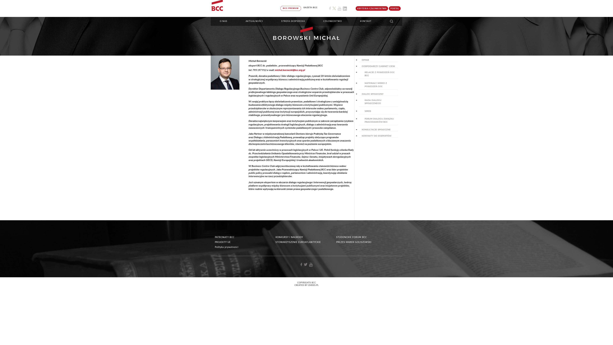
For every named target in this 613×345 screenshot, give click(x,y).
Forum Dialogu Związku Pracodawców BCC (379, 120)
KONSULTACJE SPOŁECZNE (376, 129)
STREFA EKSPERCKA (293, 21)
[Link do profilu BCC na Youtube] (339, 8)
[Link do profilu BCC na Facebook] (330, 8)
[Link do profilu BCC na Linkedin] (345, 9)
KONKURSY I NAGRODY (289, 237)
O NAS (223, 21)
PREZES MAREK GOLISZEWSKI (353, 242)
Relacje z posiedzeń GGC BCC (380, 74)
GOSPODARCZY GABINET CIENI (378, 66)
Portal (394, 8)
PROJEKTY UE (223, 242)
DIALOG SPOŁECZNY (372, 94)
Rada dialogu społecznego (373, 102)
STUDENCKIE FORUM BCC (351, 237)
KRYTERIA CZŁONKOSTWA (371, 8)
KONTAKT (366, 21)
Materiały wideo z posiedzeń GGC (376, 85)
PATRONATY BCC (224, 237)
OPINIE (365, 60)
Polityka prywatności (226, 247)
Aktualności (254, 21)
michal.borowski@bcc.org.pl (290, 69)
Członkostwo (332, 21)
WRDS (368, 111)
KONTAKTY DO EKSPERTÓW (376, 135)
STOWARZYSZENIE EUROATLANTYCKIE (298, 242)
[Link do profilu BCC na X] (334, 8)
